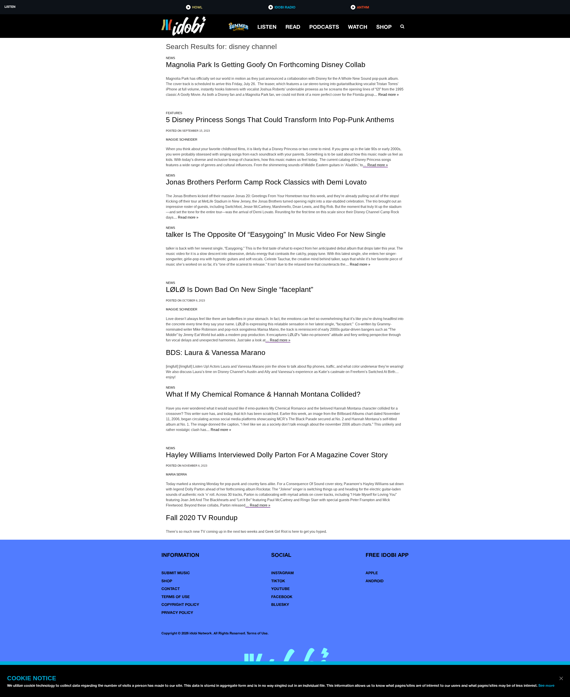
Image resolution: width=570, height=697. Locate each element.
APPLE (372, 572)
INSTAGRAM (282, 572)
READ (292, 26)
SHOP (384, 26)
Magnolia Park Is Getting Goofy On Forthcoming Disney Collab (265, 65)
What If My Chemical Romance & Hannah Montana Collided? (263, 394)
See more (546, 685)
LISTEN (267, 26)
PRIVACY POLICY (177, 612)
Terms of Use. (258, 633)
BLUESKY (280, 604)
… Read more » (386, 94)
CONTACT (170, 588)
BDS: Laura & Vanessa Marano (215, 352)
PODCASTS (324, 26)
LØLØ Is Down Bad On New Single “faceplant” (239, 289)
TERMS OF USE (175, 596)
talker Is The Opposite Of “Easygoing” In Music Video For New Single (276, 234)
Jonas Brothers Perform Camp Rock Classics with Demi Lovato (266, 182)
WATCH (357, 26)
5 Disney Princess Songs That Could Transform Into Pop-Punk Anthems (280, 120)
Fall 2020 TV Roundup (202, 518)
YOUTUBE (280, 588)
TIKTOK (278, 580)
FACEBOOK (281, 596)
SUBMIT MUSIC (175, 572)
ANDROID (375, 580)
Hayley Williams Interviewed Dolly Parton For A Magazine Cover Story (277, 455)
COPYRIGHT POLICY (180, 604)
